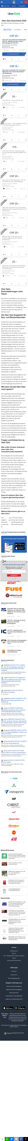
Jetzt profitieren (14, 575)
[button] (14, 565)
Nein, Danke (14, 578)
